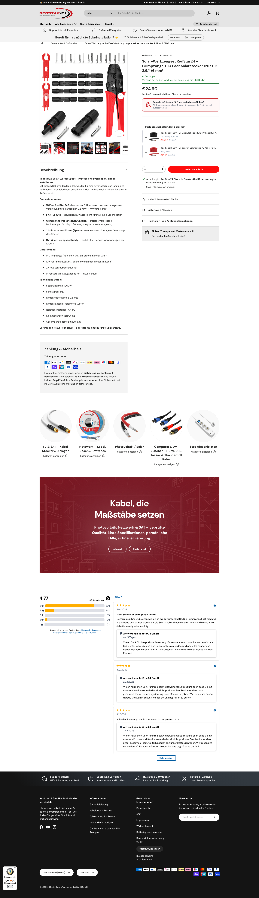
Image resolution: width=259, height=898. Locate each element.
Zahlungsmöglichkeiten (102, 816)
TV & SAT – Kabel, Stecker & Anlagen (55, 449)
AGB (138, 814)
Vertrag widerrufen (149, 848)
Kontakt (109, 24)
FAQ (172, 2)
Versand (157, 94)
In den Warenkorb (194, 169)
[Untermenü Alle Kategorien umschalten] (75, 24)
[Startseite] (42, 43)
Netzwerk (117, 549)
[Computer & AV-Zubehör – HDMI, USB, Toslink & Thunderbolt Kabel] (166, 426)
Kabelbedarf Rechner (101, 810)
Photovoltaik (139, 549)
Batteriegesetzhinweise (149, 832)
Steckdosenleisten (203, 447)
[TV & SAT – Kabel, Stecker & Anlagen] (55, 426)
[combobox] (139, 13)
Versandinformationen (102, 822)
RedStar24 (147, 55)
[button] (217, 13)
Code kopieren (194, 37)
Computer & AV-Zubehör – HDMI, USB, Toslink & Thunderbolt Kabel (166, 453)
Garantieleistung (99, 804)
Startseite (46, 24)
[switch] (10, 886)
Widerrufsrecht (144, 826)
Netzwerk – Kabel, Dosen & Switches (92, 449)
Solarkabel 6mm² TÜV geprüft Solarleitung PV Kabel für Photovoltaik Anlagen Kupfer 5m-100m (189, 147)
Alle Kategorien (64, 24)
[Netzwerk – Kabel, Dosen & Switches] (92, 426)
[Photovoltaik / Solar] (129, 426)
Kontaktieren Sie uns (154, 2)
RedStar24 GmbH (53, 887)
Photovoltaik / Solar (129, 447)
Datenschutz (143, 808)
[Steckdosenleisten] (203, 426)
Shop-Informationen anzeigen (160, 187)
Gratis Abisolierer (90, 24)
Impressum (142, 820)
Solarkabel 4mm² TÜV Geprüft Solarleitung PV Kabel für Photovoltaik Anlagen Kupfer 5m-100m (189, 132)
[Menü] (15, 868)
